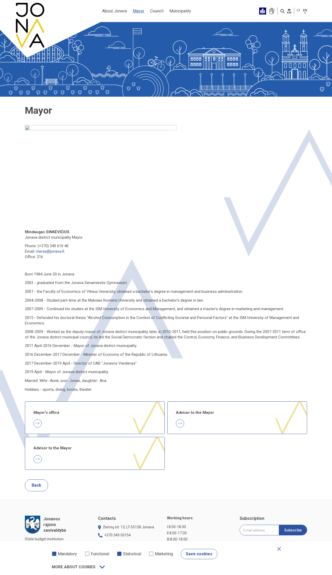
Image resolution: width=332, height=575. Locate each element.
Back (36, 485)
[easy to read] (262, 11)
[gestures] (271, 11)
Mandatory (67, 553)
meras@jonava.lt (50, 251)
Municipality (180, 11)
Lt (298, 10)
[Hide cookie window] (279, 549)
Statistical (132, 553)
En (305, 10)
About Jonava (114, 11)
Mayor (138, 11)
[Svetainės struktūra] (289, 11)
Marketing (164, 553)
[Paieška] (282, 11)
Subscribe (293, 530)
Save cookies (199, 553)
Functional (100, 553)
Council (156, 11)
